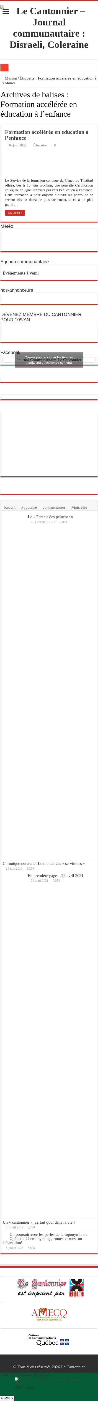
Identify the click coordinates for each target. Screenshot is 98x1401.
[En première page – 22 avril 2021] (14, 1045)
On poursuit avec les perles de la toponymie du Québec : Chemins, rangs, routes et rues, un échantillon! (45, 1238)
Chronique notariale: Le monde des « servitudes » (44, 863)
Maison (10, 78)
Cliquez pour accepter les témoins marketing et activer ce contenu (49, 359)
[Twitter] (53, 1361)
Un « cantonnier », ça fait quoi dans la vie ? (39, 1222)
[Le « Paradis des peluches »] (14, 686)
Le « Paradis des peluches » (50, 516)
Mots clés (79, 507)
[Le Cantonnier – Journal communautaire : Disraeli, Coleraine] (49, 26)
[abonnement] (96, 122)
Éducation (40, 145)
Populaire (29, 507)
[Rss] (44, 1361)
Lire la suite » (15, 212)
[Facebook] (49, 1361)
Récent (9, 507)
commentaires (54, 507)
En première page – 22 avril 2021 (55, 875)
